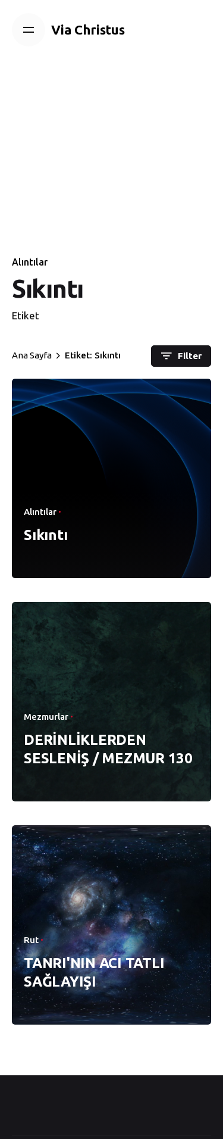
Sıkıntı (45, 535)
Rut (31, 940)
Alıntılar (30, 262)
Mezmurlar (46, 717)
